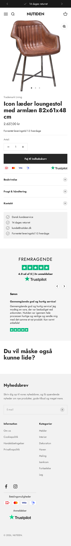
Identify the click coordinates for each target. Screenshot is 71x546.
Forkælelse (45, 468)
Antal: (7, 139)
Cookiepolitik (11, 437)
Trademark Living (13, 97)
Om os (7, 430)
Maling (42, 456)
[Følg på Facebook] (6, 486)
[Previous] (57, 286)
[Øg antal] (22, 147)
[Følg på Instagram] (15, 486)
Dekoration (45, 443)
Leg (41, 474)
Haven (42, 449)
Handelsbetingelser (14, 443)
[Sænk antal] (8, 147)
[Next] (64, 286)
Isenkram (44, 462)
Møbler (43, 430)
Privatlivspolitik (12, 449)
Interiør (43, 437)
